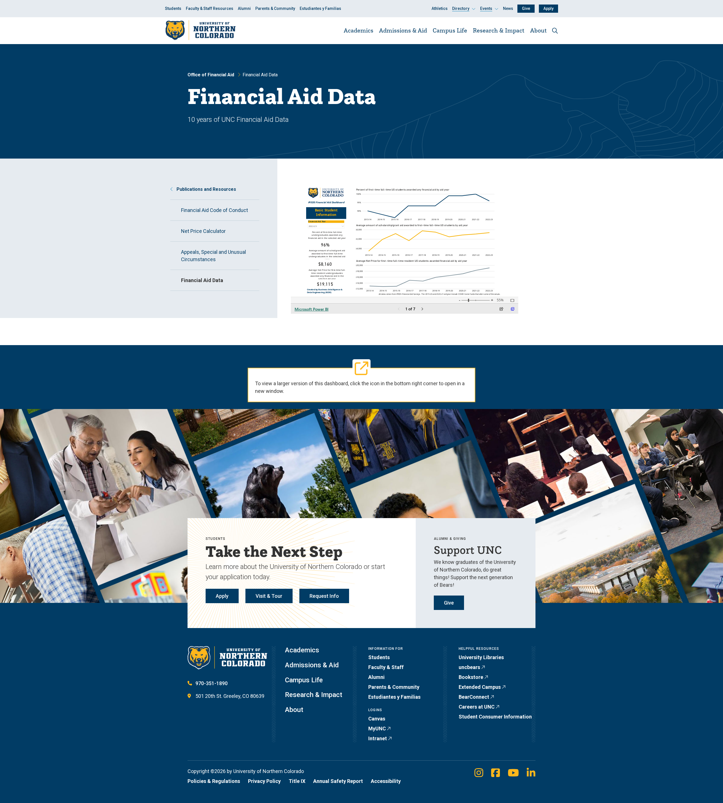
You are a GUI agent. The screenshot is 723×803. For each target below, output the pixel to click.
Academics (358, 30)
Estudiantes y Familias (320, 8)
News (508, 8)
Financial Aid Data (202, 280)
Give (526, 8)
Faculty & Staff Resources (209, 8)
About (538, 30)
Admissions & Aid (403, 30)
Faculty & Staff (386, 667)
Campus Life (450, 30)
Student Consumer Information (495, 717)
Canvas (376, 719)
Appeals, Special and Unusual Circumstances (213, 255)
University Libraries (481, 657)
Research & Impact (498, 30)
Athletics (440, 8)
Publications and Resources (205, 189)
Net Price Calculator (203, 231)
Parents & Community (275, 8)
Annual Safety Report (338, 781)
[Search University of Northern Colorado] (555, 31)
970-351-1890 (211, 683)
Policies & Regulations (214, 781)
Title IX (297, 781)
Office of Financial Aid (211, 74)
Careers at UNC (477, 707)
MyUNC (377, 728)
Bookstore (471, 677)
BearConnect (474, 697)
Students (173, 8)
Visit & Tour (269, 596)
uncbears (469, 667)
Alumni (244, 8)
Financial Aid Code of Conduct (214, 210)
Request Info (324, 596)
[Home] (200, 30)
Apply (548, 8)
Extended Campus (480, 687)
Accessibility (386, 781)
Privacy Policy (264, 781)
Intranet (377, 738)
